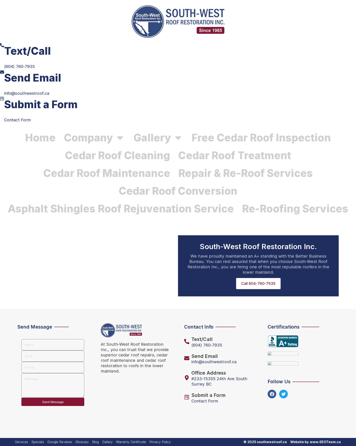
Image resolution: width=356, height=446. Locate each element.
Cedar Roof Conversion (178, 191)
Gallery (107, 442)
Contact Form (17, 119)
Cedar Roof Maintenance (106, 173)
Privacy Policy (160, 442)
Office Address (208, 373)
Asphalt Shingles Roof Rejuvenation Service (121, 208)
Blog (95, 442)
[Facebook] (272, 394)
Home (40, 137)
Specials (37, 442)
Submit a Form (41, 104)
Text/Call (27, 51)
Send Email (32, 78)
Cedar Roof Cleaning (117, 155)
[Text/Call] (2, 45)
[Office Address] (186, 377)
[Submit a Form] (2, 99)
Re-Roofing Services (295, 208)
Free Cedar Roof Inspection (261, 137)
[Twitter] (283, 394)
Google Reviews (59, 442)
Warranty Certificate (131, 442)
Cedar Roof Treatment (234, 155)
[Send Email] (2, 72)
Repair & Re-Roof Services (245, 173)
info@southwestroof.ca (26, 93)
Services (21, 442)
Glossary (82, 442)
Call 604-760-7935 (258, 283)
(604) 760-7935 (19, 66)
